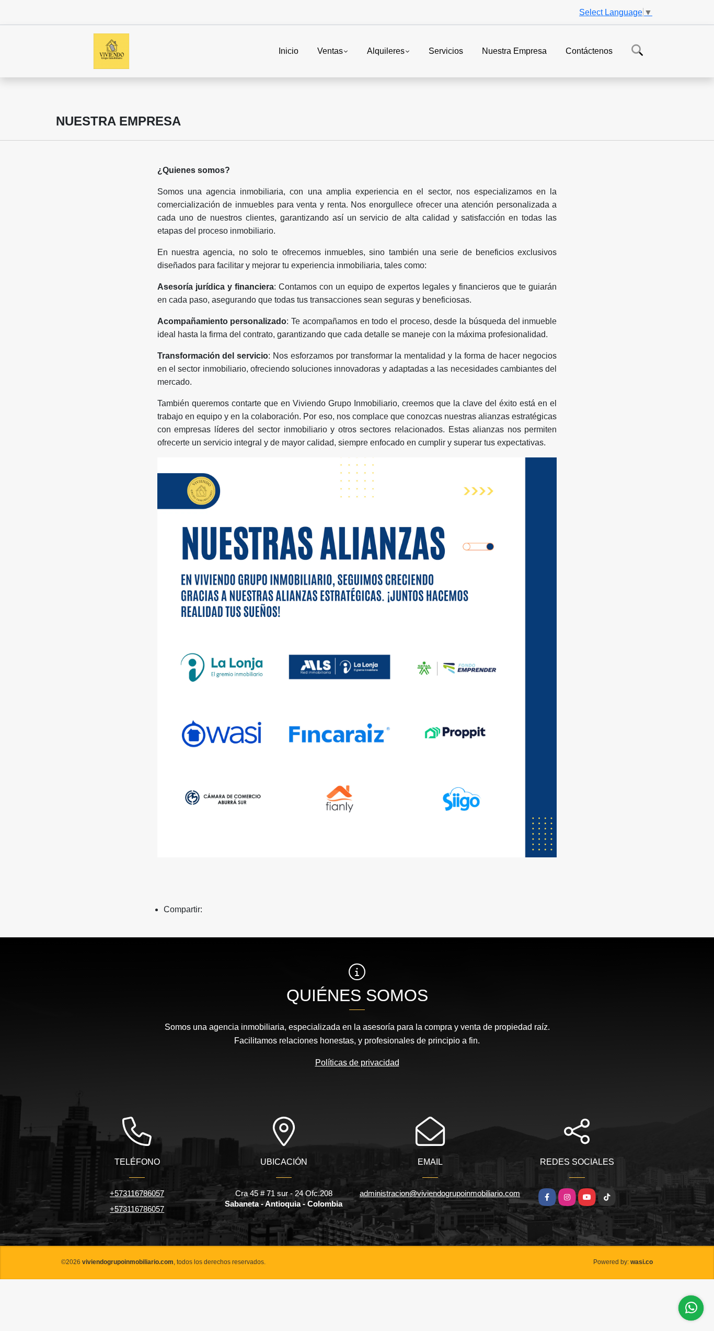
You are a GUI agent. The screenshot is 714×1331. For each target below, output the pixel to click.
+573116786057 (137, 1193)
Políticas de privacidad (357, 1062)
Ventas (330, 50)
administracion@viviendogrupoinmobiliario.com (440, 1193)
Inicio (288, 50)
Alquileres (386, 50)
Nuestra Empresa (514, 50)
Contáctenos (589, 50)
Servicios (446, 50)
